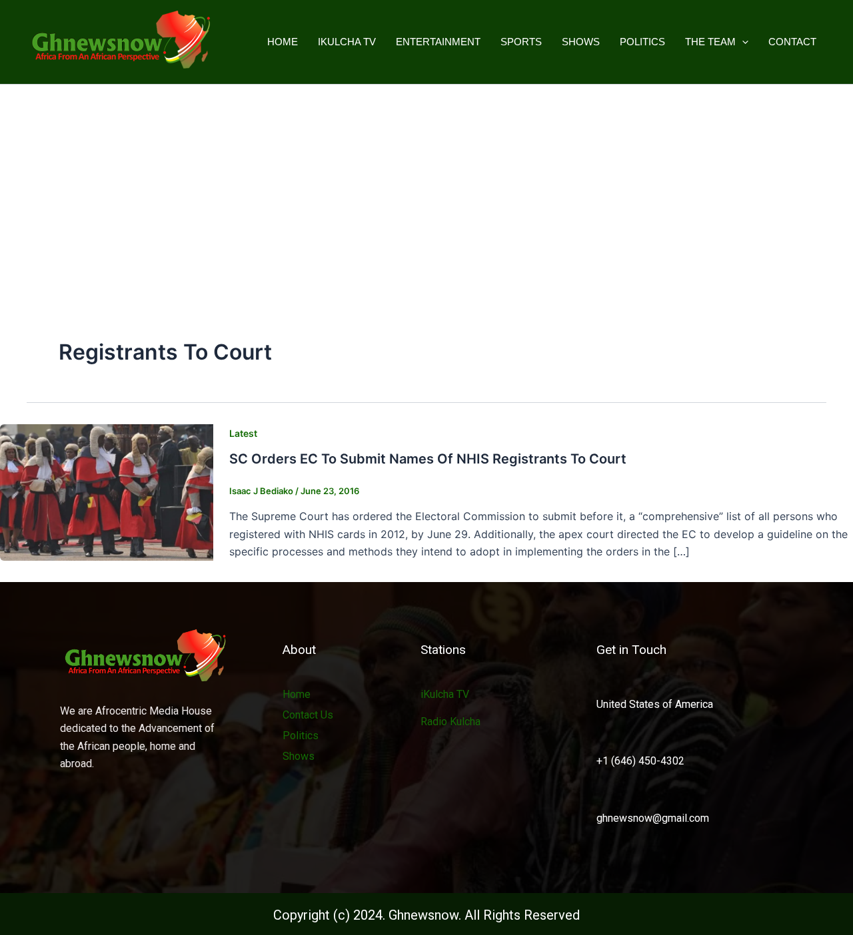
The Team (710, 41)
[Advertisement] (426, 184)
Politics (642, 41)
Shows (581, 41)
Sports (521, 41)
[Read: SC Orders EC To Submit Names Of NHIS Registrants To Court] (106, 491)
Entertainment (438, 41)
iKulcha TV (347, 41)
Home (282, 41)
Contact (792, 41)
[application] (742, 42)
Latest (243, 433)
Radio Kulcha (450, 721)
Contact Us (308, 715)
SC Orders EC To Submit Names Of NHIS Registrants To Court (427, 459)
